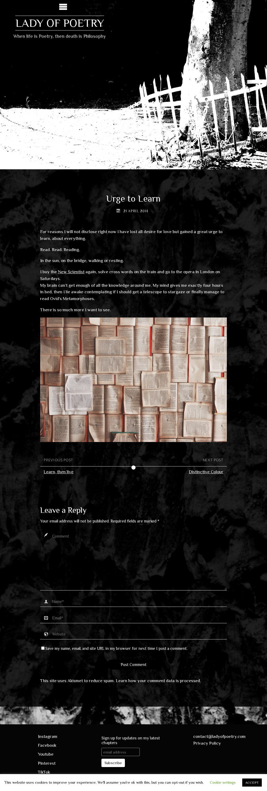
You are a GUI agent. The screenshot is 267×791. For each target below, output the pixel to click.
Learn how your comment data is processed (158, 680)
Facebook (47, 745)
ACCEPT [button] (252, 782)
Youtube (45, 754)
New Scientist (71, 271)
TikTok (44, 772)
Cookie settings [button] (223, 782)
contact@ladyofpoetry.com (219, 736)
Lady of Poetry (59, 23)
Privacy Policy (207, 743)
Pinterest (47, 763)
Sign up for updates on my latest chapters (130, 740)
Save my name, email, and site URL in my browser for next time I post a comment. (116, 648)
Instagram (47, 736)
